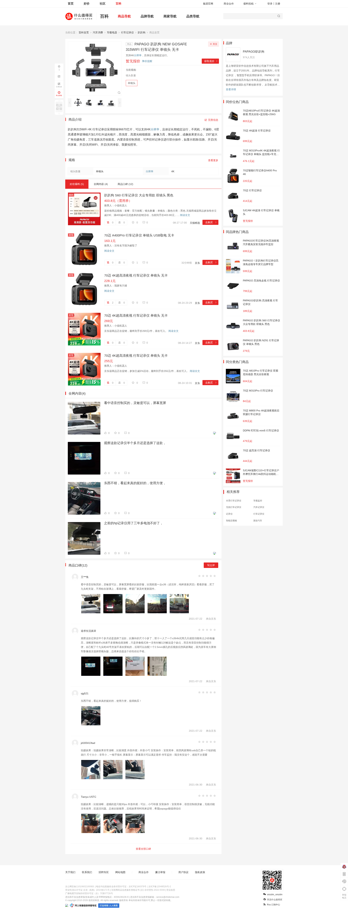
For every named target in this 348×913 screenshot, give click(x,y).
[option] (78, 102)
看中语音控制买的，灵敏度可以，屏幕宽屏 (135, 403)
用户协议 (183, 872)
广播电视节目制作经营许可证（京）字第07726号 (89, 893)
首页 (71, 3)
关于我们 (70, 872)
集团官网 (208, 3)
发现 (71, 235)
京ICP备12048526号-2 (160, 886)
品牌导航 (147, 16)
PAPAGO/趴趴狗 (253, 51)
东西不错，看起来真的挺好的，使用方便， (135, 483)
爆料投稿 (248, 3)
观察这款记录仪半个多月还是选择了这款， (135, 443)
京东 (197, 262)
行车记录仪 (127, 32)
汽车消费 (98, 32)
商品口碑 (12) (125, 184)
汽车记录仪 (258, 507)
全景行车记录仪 (233, 500)
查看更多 (213, 160)
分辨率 (138, 55)
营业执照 (170, 890)
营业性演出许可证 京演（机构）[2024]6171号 (87, 890)
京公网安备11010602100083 (79, 886)
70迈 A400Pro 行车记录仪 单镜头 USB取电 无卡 (139, 235)
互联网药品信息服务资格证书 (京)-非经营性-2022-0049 (138, 890)
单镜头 (131, 83)
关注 (215, 44)
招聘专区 (104, 872)
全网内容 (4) (101, 184)
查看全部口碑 (143, 848)
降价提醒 (147, 61)
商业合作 (229, 3)
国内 (71, 195)
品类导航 (192, 16)
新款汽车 (257, 520)
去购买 (211, 222)
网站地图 (120, 872)
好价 (87, 3)
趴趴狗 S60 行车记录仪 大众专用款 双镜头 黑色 (138, 195)
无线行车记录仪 (233, 507)
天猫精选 (195, 222)
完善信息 (213, 119)
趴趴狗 (141, 32)
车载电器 (112, 32)
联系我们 (87, 872)
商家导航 (170, 16)
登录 (269, 3)
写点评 (211, 565)
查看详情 (231, 89)
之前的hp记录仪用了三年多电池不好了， (133, 523)
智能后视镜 (231, 520)
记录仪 (229, 514)
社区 (102, 3)
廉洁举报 (160, 872)
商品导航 (124, 16)
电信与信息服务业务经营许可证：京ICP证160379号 (121, 886)
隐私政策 (200, 872)
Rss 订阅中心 (273, 904)
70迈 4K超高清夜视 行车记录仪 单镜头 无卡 (136, 275)
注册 (277, 3)
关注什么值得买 (274, 899)
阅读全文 (185, 215)
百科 (118, 3)
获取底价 (211, 61)
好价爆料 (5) (77, 184)
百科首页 (84, 32)
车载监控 (257, 500)
